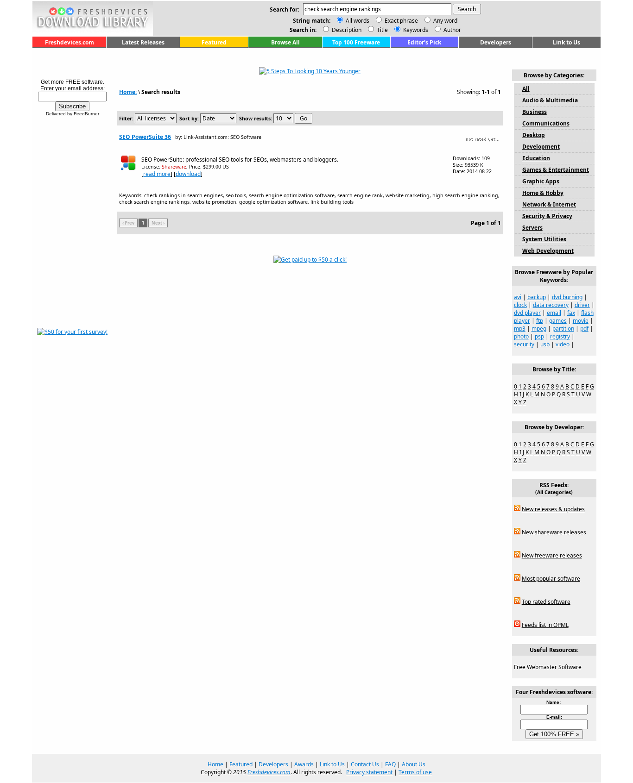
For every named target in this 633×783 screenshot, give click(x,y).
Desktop (533, 135)
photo (521, 336)
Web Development (548, 251)
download (188, 174)
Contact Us (365, 764)
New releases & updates (553, 509)
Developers (495, 42)
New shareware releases (554, 532)
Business (534, 112)
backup (536, 297)
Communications (546, 123)
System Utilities (544, 239)
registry (560, 336)
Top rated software (546, 602)
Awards (304, 764)
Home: (128, 92)
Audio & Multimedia (550, 100)
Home (215, 764)
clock (520, 305)
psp (539, 336)
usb (545, 344)
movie (581, 321)
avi (517, 297)
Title (381, 30)
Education (536, 158)
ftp (539, 321)
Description (345, 30)
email (554, 313)
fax (571, 313)
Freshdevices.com (69, 42)
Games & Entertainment (555, 170)
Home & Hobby (542, 193)
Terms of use (415, 772)
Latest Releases (143, 42)
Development (541, 146)
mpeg (539, 328)
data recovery (551, 305)
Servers (532, 228)
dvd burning (567, 297)
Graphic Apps (540, 181)
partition (563, 328)
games (558, 321)
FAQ (390, 764)
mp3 (519, 328)
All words (357, 21)
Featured (214, 42)
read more (157, 174)
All (526, 89)
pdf (584, 328)
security (524, 344)
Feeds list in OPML (545, 625)
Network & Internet (549, 204)
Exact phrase (401, 21)
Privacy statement (369, 772)
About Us (413, 764)
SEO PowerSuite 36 (145, 137)
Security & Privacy (547, 216)
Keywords (415, 30)
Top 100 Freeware (356, 42)
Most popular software (551, 579)
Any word (445, 21)
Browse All (285, 42)
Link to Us (566, 42)
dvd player (527, 313)
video (563, 344)
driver (582, 305)
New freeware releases (552, 555)
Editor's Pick (424, 42)
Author (451, 30)
